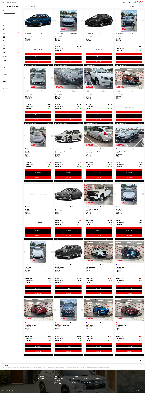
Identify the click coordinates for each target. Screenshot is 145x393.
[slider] (3, 13)
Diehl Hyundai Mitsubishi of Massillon (30, 65)
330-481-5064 (139, 1)
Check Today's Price (38, 54)
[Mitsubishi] (2, 2)
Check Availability (38, 61)
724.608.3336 (49, 65)
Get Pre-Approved (38, 56)
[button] (52, 20)
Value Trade (38, 59)
